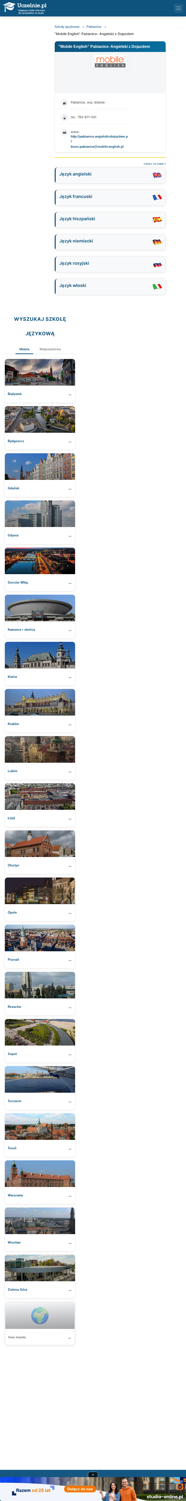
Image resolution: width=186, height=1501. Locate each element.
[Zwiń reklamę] (93, 1474)
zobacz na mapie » (155, 163)
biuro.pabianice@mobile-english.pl (97, 146)
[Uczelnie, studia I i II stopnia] (24, 8)
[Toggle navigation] (178, 8)
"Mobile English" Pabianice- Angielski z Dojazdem (104, 46)
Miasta (24, 349)
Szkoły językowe (66, 27)
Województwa (50, 349)
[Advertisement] (93, 1404)
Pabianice (93, 27)
